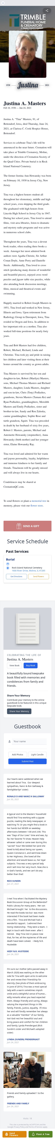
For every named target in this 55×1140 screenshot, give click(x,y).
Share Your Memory (19, 711)
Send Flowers (38, 576)
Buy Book (30, 665)
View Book (14, 665)
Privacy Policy (19, 1127)
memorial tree (39, 500)
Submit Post (27, 761)
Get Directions (16, 576)
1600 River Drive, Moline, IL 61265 (28, 570)
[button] (27, 1070)
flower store (37, 505)
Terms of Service (35, 1127)
